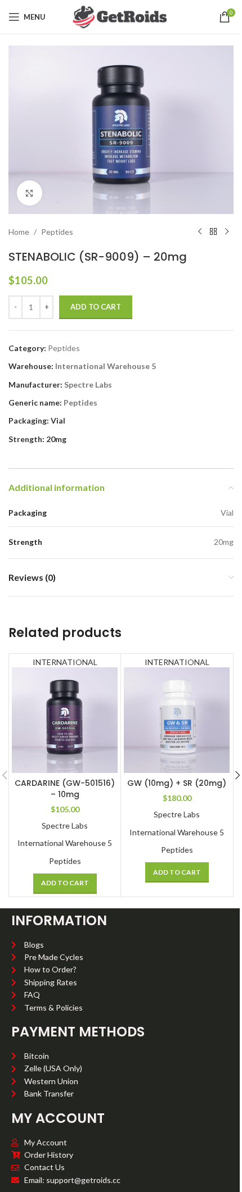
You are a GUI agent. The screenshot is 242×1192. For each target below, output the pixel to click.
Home (18, 231)
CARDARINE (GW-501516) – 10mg (65, 788)
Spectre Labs (88, 384)
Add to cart (95, 306)
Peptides (57, 231)
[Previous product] (200, 232)
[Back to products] (213, 232)
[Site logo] (121, 16)
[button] (65, 883)
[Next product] (227, 232)
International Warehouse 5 (105, 366)
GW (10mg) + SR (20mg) (176, 783)
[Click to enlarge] (29, 193)
